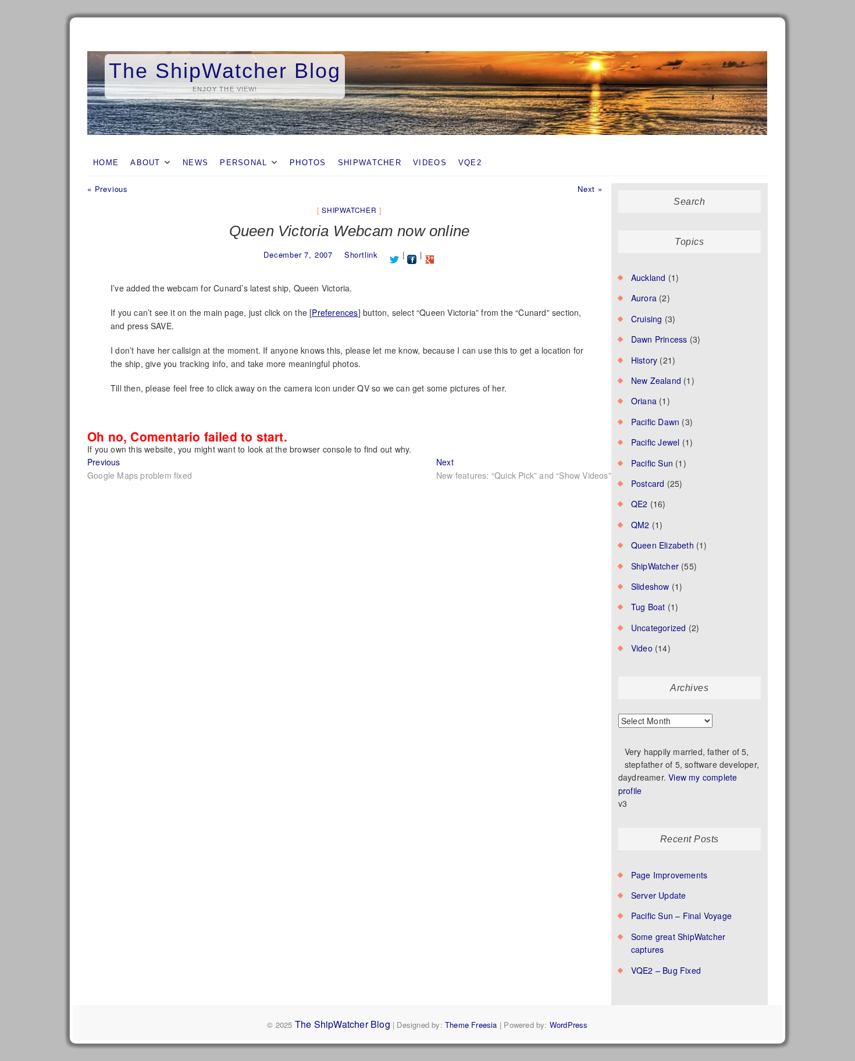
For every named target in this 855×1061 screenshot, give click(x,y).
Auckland (648, 277)
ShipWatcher (369, 162)
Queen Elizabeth (662, 545)
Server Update (658, 895)
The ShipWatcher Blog (225, 71)
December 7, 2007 (298, 254)
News (195, 162)
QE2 (639, 504)
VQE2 (470, 162)
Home (106, 162)
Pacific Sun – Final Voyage (681, 915)
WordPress (569, 1024)
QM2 (640, 524)
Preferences (335, 312)
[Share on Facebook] (412, 254)
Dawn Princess (659, 339)
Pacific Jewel (655, 442)
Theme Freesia (471, 1024)
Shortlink (361, 254)
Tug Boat (648, 607)
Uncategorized (658, 627)
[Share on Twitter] (395, 254)
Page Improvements (669, 875)
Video (642, 648)
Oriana (644, 401)
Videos (430, 162)
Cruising (646, 319)
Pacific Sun (652, 463)
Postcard (648, 483)
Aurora (644, 298)
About (145, 162)
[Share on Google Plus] (430, 254)
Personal (243, 162)
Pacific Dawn (655, 422)
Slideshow (650, 586)
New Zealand (656, 380)
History (644, 360)
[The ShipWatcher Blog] (427, 52)
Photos (308, 162)
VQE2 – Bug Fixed (666, 970)
